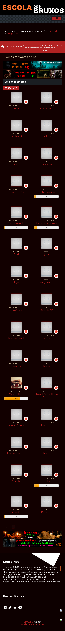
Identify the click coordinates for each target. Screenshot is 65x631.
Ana (16, 108)
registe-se (13, 33)
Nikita (46, 453)
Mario (46, 366)
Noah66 (16, 481)
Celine (16, 164)
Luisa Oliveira (16, 310)
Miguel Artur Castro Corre (47, 395)
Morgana (46, 425)
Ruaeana (46, 512)
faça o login (55, 31)
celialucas (46, 136)
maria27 (16, 366)
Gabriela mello (16, 223)
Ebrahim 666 (16, 192)
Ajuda (24, 624)
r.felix (46, 481)
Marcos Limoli (16, 338)
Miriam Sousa (16, 425)
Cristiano (46, 164)
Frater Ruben (46, 192)
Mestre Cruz (16, 394)
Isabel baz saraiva (46, 223)
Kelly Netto (47, 282)
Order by (10, 88)
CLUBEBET (29, 622)
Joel (16, 254)
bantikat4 (16, 136)
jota (46, 254)
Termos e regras (36, 624)
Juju (16, 282)
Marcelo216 (46, 310)
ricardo (16, 512)
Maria (46, 338)
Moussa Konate (16, 453)
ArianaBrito (46, 108)
